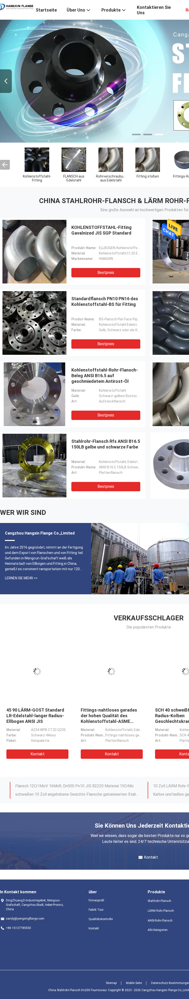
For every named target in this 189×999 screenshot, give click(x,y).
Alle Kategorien (158, 930)
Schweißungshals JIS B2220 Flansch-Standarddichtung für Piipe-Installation (77, 786)
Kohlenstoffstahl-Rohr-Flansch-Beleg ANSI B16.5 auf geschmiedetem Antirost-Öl (104, 375)
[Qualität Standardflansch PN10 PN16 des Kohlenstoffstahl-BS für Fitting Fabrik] (34, 323)
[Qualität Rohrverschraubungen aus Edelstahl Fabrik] (110, 160)
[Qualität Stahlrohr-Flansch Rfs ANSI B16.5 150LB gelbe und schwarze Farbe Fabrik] (34, 465)
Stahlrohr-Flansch (159, 901)
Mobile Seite (134, 983)
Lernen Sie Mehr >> (21, 578)
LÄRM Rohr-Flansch (161, 910)
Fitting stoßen (148, 176)
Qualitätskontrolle (101, 919)
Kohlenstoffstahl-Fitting (37, 178)
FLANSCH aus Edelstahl (73, 178)
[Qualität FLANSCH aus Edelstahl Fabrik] (74, 160)
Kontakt (38, 754)
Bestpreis (105, 272)
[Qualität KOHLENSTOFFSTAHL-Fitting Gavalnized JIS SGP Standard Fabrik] (34, 251)
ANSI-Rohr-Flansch (160, 920)
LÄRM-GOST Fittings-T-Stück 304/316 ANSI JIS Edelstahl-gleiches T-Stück (111, 715)
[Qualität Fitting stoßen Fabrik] (147, 160)
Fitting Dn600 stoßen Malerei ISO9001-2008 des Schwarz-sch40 (35, 715)
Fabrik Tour (96, 909)
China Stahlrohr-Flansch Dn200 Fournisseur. (78, 990)
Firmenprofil (96, 900)
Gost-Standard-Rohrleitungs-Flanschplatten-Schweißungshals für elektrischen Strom (77, 794)
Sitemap (111, 983)
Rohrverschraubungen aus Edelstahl (113, 178)
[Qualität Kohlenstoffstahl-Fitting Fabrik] (37, 160)
